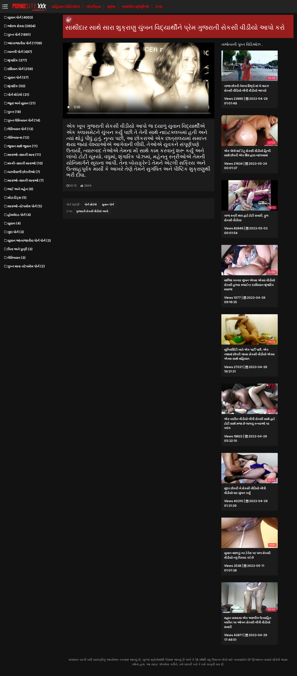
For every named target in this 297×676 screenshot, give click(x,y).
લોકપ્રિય (94, 6)
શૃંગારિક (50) (17, 86)
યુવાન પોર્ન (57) (18, 77)
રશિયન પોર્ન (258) (20, 69)
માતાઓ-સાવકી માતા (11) (24, 155)
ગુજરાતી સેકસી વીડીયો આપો (92, 211)
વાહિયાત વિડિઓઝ (66, 6)
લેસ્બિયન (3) (17, 258)
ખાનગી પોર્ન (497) (20, 52)
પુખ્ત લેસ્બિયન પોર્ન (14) (24, 120)
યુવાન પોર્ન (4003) (20, 17)
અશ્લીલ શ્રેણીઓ (136, 6)
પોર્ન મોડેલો (90, 204)
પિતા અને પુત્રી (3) (20, 249)
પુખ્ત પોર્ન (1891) (19, 34)
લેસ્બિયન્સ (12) (18, 137)
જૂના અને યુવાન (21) (22, 103)
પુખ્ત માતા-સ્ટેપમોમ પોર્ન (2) (26, 266)
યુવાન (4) (14, 223)
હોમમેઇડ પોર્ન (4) (19, 215)
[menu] (5, 6)
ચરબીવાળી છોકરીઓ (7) (24, 172)
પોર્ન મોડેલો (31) (18, 94)
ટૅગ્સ (158, 6)
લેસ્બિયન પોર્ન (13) (20, 129)
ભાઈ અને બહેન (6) (20, 189)
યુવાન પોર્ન (108, 204)
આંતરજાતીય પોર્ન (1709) (25, 43)
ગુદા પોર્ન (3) (16, 232)
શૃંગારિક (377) (17, 60)
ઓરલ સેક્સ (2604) (22, 26)
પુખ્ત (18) (14, 112)
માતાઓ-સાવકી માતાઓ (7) (26, 180)
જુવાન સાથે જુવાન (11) (23, 146)
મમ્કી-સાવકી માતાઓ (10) (25, 163)
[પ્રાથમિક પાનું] (29, 6)
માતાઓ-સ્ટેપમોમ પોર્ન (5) (25, 206)
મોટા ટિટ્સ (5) (17, 197)
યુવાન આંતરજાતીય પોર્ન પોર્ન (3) (29, 240)
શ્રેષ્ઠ (111, 6)
